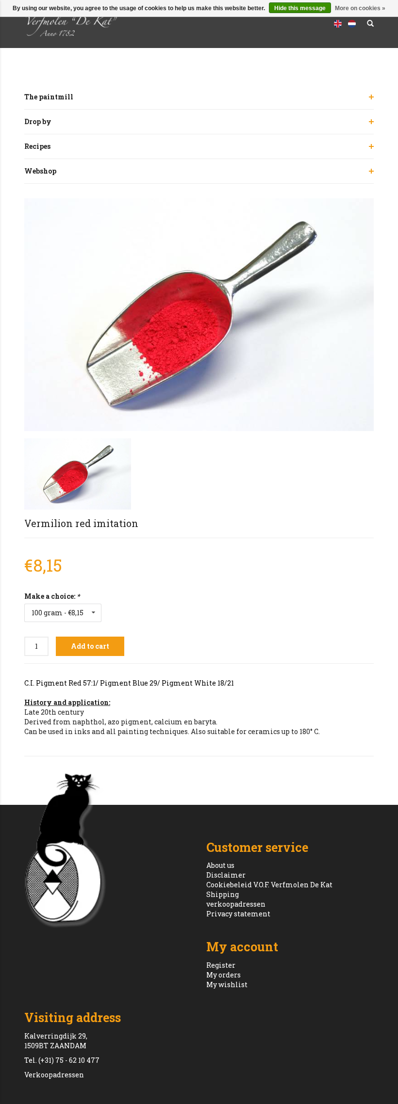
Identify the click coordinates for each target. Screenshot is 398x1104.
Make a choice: (52, 596)
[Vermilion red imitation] (199, 314)
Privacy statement (238, 913)
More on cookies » (360, 8)
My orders (223, 974)
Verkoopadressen (54, 1074)
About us (220, 865)
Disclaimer (226, 875)
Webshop (40, 171)
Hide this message (300, 8)
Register (220, 965)
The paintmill (48, 96)
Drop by (37, 121)
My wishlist (227, 984)
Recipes (37, 146)
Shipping (222, 894)
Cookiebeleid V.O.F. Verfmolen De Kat (269, 884)
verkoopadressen (235, 904)
